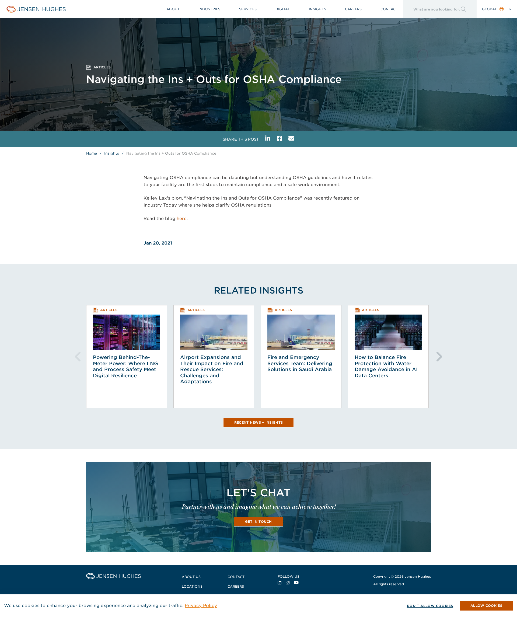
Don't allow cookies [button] (430, 606)
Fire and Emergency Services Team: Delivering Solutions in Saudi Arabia (299, 363)
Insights (317, 9)
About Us (191, 577)
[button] (486, 606)
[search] (431, 9)
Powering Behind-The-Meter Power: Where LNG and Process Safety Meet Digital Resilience (125, 366)
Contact (389, 9)
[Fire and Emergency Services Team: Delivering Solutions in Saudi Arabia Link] (301, 332)
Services (248, 9)
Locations (192, 586)
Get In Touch (258, 522)
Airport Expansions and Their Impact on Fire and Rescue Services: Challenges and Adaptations (211, 369)
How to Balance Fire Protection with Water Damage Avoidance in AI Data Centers (386, 366)
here (182, 218)
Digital (282, 9)
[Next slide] (439, 356)
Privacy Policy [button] (201, 605)
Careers (353, 9)
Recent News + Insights (258, 422)
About (173, 9)
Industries (209, 9)
